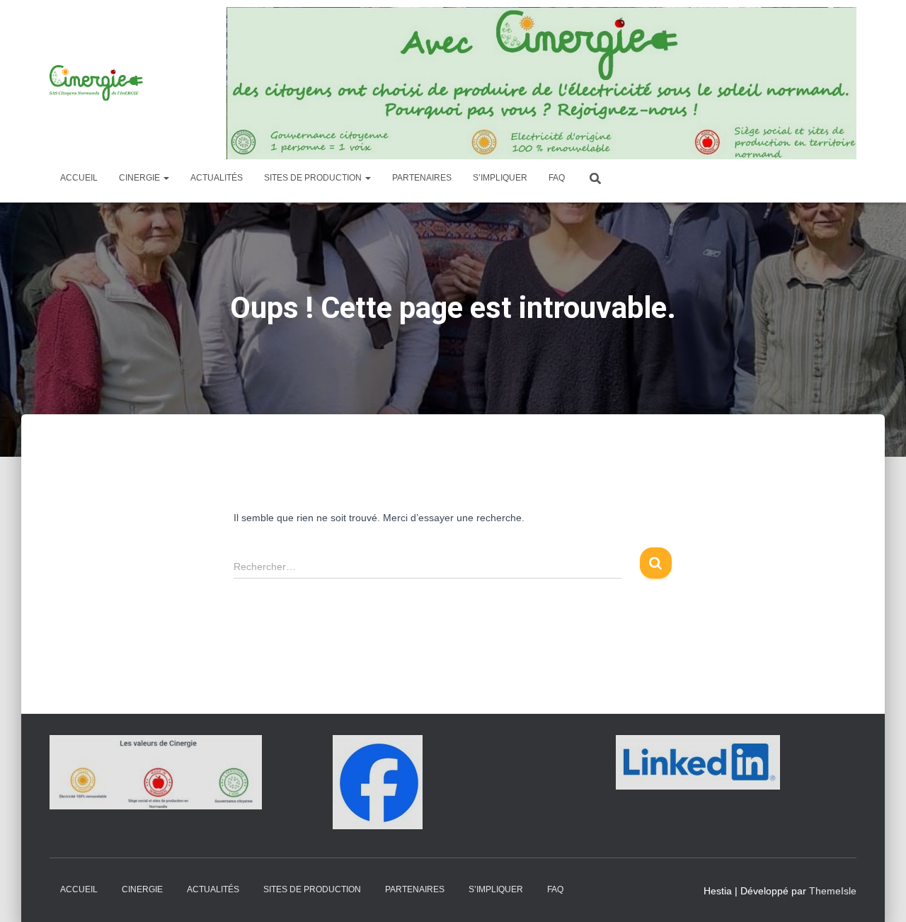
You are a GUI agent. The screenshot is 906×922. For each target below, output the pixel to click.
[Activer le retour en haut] (878, 893)
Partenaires (422, 178)
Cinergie (140, 178)
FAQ (557, 178)
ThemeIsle (832, 891)
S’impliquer (500, 178)
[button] (165, 178)
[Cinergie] (98, 83)
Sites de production (314, 178)
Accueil (79, 178)
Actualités (216, 178)
